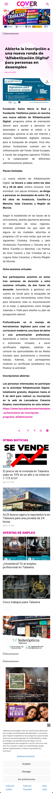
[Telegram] (47, 430)
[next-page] (9, 609)
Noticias (7, 466)
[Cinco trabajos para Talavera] (26, 587)
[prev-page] (4, 609)
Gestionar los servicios (26, 756)
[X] (34, 430)
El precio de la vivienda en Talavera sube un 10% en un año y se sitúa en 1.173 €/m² (26, 474)
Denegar (26, 771)
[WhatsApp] (41, 430)
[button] (48, 725)
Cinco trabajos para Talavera (21, 602)
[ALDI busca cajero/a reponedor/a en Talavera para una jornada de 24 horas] (26, 499)
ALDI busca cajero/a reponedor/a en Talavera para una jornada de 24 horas (26, 518)
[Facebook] (28, 430)
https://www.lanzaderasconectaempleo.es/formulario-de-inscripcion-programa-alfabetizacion (26, 412)
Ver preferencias (26, 779)
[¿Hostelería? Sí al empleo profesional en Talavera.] (26, 548)
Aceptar (26, 763)
